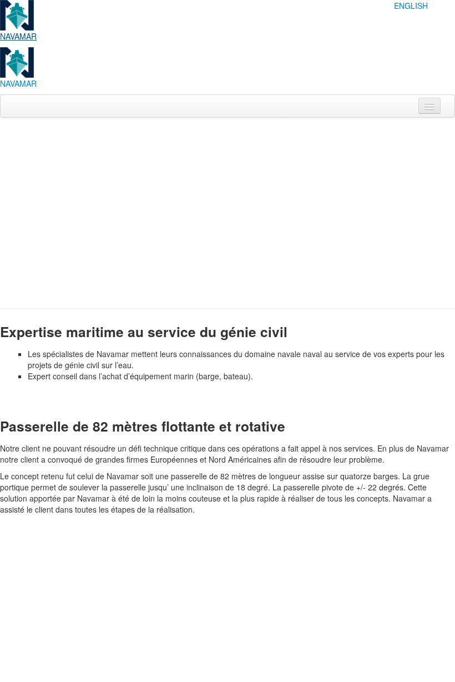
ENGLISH (411, 5)
